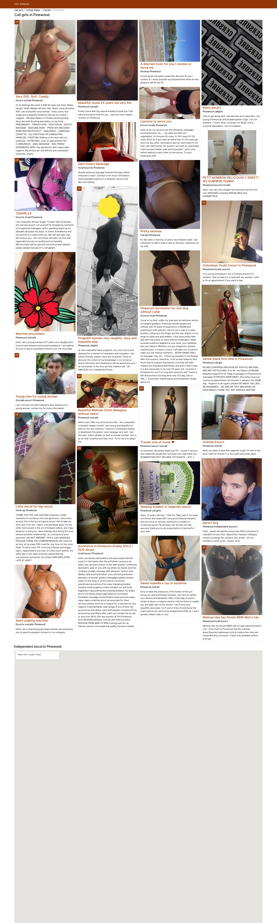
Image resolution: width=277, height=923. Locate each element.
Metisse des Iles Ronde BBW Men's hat (231, 617)
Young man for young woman (37, 396)
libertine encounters (30, 333)
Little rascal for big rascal (34, 506)
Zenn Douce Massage (93, 164)
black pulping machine (32, 620)
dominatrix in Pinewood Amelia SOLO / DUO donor (105, 547)
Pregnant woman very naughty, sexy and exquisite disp (107, 339)
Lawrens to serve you (155, 121)
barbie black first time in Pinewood (227, 359)
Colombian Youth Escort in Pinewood (229, 265)
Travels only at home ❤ (157, 442)
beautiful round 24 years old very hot (105, 103)
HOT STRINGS (21, 4)
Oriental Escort (213, 442)
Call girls (18, 10)
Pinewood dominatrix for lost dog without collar (164, 310)
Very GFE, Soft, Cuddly (32, 96)
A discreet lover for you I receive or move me (165, 65)
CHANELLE (24, 213)
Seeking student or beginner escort (165, 507)
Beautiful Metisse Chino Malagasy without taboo (102, 412)
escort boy (210, 523)
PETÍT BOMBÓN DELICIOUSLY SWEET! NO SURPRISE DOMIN (231, 179)
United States (33, 10)
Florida (46, 10)
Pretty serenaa (150, 231)
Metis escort (212, 107)
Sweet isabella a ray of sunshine (163, 583)
